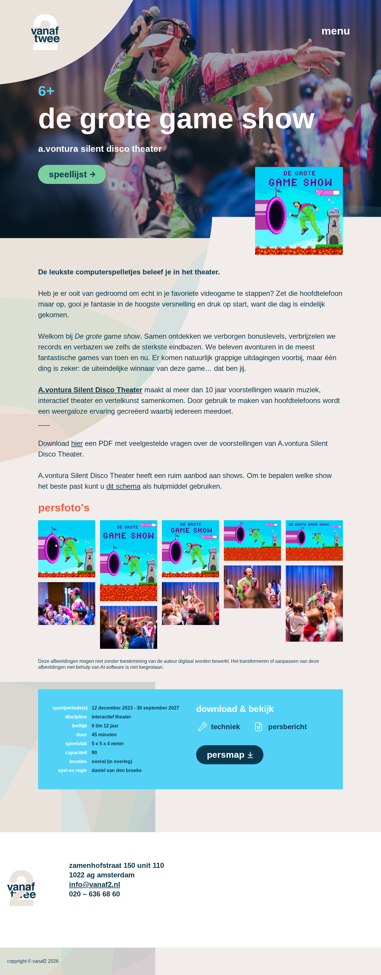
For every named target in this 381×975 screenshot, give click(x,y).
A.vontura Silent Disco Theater (100, 149)
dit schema (123, 486)
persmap (225, 755)
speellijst (68, 174)
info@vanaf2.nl (94, 884)
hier (77, 443)
